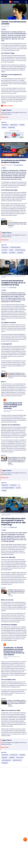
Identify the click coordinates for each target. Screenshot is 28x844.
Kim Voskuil (13, 287)
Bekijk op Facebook (8, 105)
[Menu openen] (1, 1)
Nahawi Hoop (14, 527)
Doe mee (3, 165)
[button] (3, 29)
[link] (5, 117)
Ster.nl (17, 130)
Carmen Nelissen (19, 165)
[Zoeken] (26, 1)
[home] (14, 2)
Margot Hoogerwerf (15, 796)
